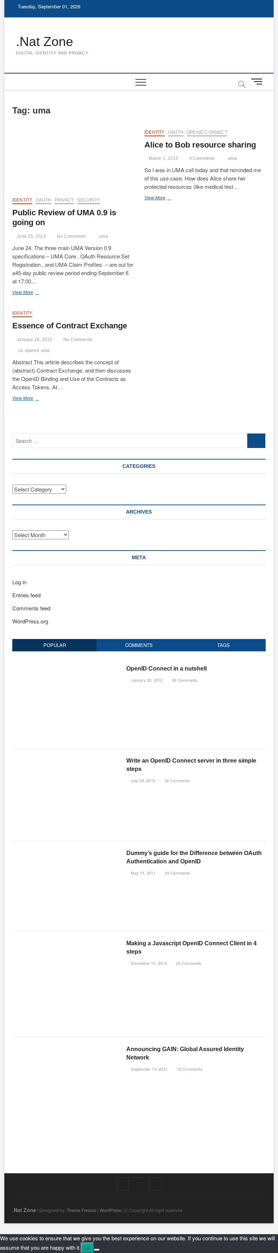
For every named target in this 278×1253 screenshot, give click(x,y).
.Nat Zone (44, 41)
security (88, 200)
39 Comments (184, 680)
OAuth (43, 200)
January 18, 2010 (34, 339)
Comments (139, 645)
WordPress (110, 1210)
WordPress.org (30, 621)
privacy (64, 200)
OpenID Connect (207, 132)
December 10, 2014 (148, 963)
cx (20, 350)
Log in (19, 582)
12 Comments (189, 1069)
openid (32, 350)
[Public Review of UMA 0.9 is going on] (73, 160)
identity (22, 200)
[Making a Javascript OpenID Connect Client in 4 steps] (57, 943)
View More (30, 293)
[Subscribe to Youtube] (138, 1177)
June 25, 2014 (31, 236)
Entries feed (26, 595)
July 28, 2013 (142, 780)
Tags (223, 645)
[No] (97, 1250)
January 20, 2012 (146, 680)
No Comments (71, 236)
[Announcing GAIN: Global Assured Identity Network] (66, 1049)
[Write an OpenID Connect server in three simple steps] (66, 760)
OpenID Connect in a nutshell (166, 668)
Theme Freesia (81, 1210)
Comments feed (31, 608)
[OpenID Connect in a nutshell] (66, 668)
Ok (87, 1247)
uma (103, 236)
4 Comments (201, 158)
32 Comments (176, 780)
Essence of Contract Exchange (69, 325)
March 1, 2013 (163, 158)
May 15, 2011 (143, 873)
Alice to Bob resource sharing (200, 144)
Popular (54, 645)
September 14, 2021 (149, 1069)
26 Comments (177, 873)
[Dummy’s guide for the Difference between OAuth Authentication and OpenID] (66, 852)
